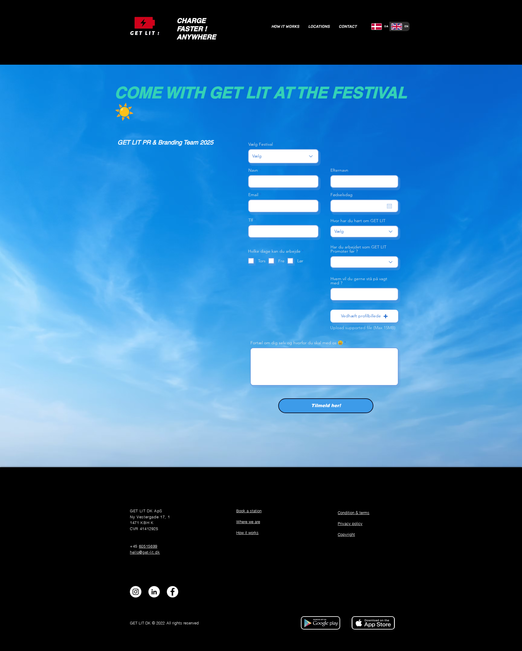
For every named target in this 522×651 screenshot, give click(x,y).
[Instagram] (135, 592)
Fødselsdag (344, 195)
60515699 (148, 546)
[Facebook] (172, 592)
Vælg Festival (260, 144)
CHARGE (191, 20)
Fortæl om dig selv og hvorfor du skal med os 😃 (296, 343)
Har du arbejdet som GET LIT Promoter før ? (358, 249)
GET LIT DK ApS (146, 510)
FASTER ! (192, 29)
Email (253, 195)
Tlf (250, 220)
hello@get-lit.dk (145, 552)
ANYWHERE (196, 37)
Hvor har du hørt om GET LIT (357, 221)
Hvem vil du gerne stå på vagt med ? (358, 281)
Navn (253, 170)
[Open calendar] (389, 206)
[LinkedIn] (154, 592)
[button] (364, 316)
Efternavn (339, 170)
